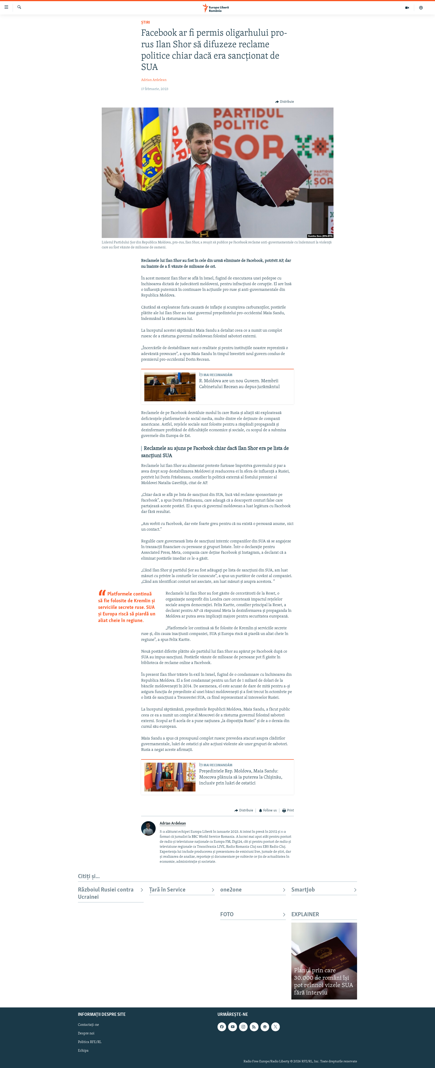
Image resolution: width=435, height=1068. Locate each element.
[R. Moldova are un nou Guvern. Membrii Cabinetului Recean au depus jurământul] (170, 386)
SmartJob (303, 890)
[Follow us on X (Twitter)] (275, 1027)
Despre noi (86, 1034)
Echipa (83, 1051)
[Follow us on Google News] (265, 1027)
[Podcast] (421, 8)
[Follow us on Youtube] (232, 1027)
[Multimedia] (407, 8)
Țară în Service (167, 890)
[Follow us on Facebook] (222, 1027)
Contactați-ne (88, 1025)
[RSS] (254, 1027)
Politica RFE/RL (90, 1042)
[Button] (284, 102)
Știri (145, 23)
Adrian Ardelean (154, 80)
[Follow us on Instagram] (243, 1027)
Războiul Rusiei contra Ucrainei (106, 893)
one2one (231, 890)
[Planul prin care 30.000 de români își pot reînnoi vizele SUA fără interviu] (324, 961)
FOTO (227, 915)
